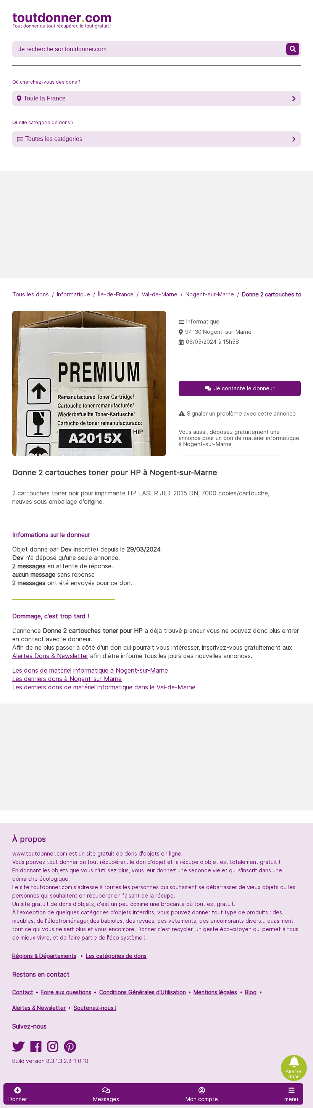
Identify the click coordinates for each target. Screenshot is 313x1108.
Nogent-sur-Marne (210, 294)
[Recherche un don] (292, 49)
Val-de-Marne (159, 294)
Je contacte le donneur (244, 388)
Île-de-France (116, 294)
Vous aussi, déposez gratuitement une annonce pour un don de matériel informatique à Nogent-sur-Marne (239, 438)
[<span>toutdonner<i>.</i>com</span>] (61, 20)
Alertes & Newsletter (39, 1007)
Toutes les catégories (53, 139)
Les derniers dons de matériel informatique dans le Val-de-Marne (103, 687)
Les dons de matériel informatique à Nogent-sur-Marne (90, 670)
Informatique (73, 294)
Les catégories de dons (116, 956)
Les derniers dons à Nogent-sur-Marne (67, 679)
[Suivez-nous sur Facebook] (36, 1049)
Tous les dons (30, 294)
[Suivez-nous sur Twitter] (18, 1049)
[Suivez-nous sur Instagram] (52, 1049)
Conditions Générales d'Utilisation (142, 992)
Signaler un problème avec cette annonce (241, 414)
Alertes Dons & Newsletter (50, 656)
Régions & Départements (44, 956)
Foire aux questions (66, 992)
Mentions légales (215, 992)
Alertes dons (294, 1074)
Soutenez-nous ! (95, 1007)
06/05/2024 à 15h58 (212, 341)
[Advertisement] (156, 224)
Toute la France (45, 98)
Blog (251, 992)
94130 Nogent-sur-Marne (218, 331)
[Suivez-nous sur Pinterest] (70, 1049)
